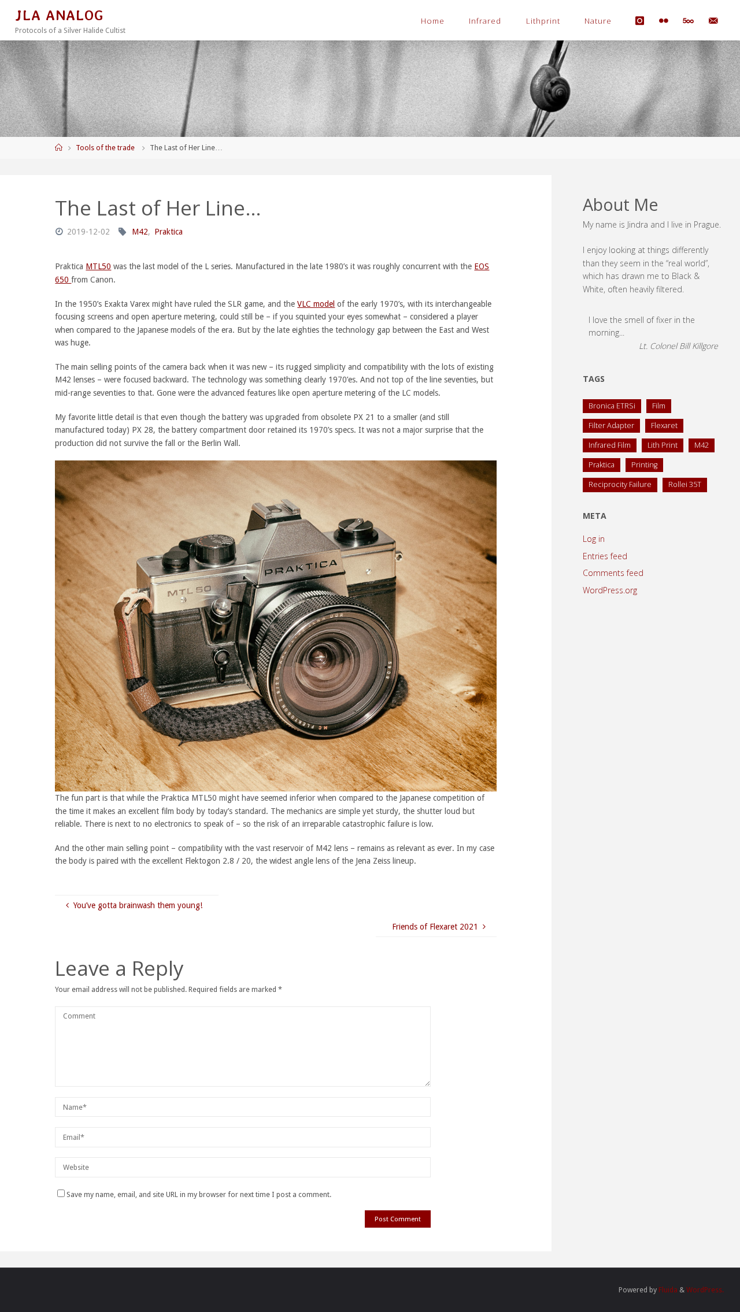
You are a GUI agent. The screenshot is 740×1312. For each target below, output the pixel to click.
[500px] (688, 20)
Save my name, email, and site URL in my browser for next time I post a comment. (198, 1194)
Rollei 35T (684, 484)
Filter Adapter (611, 425)
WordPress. (705, 1289)
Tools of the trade (105, 147)
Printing (644, 465)
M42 (140, 231)
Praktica (168, 231)
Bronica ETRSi (612, 406)
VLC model (316, 304)
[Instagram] (640, 20)
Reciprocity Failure (620, 484)
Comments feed (613, 572)
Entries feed (605, 556)
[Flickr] (663, 20)
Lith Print (663, 445)
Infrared (485, 21)
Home (433, 21)
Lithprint (543, 21)
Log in (594, 538)
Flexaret (664, 425)
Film (658, 406)
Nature (598, 21)
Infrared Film (610, 445)
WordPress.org (610, 590)
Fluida (667, 1289)
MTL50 (98, 266)
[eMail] (713, 20)
